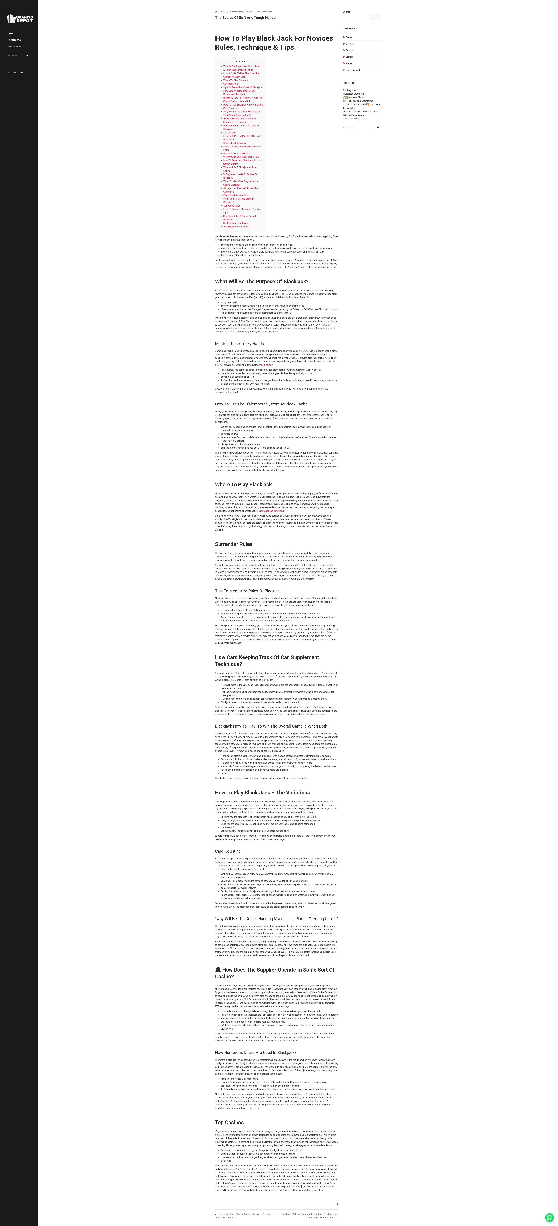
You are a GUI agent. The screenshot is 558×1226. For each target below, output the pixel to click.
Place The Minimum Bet (235, 195)
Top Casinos (229, 132)
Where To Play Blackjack (235, 80)
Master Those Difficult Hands (238, 69)
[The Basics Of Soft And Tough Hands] (336, 1204)
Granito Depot (237, 12)
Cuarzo (349, 50)
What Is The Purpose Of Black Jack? (241, 66)
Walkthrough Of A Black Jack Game (241, 157)
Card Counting (230, 108)
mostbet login (266, 365)
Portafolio (14, 46)
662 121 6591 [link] (352, 118)
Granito (349, 57)
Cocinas (350, 44)
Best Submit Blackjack (234, 143)
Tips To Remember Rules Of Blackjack (242, 87)
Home (11, 33)
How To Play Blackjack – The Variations (243, 104)
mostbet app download (272, 511)
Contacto (14, 40)
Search (346, 11)
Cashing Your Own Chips (235, 223)
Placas (349, 63)
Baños (349, 37)
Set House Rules (231, 205)
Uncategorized (253, 12)
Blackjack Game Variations (236, 153)
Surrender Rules (231, 83)
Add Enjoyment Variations (236, 226)
